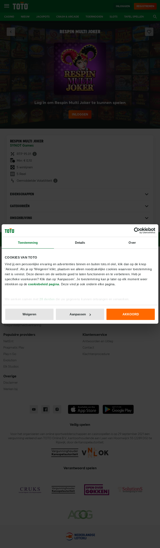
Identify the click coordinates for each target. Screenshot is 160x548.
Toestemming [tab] (28, 242)
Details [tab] (80, 242)
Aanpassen (78, 314)
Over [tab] (132, 242)
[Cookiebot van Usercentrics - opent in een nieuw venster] (137, 230)
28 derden (47, 299)
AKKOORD (130, 314)
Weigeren (29, 314)
